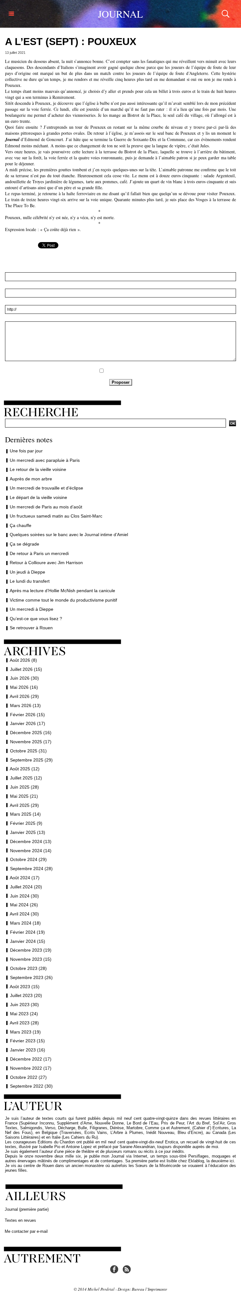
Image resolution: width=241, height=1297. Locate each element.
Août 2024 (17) (25, 877)
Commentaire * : (120, 319)
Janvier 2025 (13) (27, 832)
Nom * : (120, 269)
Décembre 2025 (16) (30, 732)
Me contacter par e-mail (26, 1231)
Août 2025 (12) (25, 768)
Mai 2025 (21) (24, 796)
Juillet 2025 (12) (26, 777)
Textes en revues (20, 1220)
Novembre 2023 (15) (30, 959)
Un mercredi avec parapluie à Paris (45, 460)
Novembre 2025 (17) (30, 741)
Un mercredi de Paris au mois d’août (46, 506)
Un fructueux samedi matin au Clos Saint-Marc (56, 515)
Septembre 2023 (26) (31, 977)
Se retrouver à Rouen (31, 627)
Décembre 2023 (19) (30, 950)
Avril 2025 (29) (24, 805)
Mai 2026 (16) (24, 687)
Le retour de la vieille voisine (38, 469)
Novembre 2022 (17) (30, 1068)
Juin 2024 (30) (24, 895)
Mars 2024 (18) (25, 923)
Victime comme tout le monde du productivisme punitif (63, 600)
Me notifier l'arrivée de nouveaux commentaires (124, 370)
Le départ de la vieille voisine (38, 497)
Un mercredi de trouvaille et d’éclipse (46, 487)
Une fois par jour (26, 450)
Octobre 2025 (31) (28, 750)
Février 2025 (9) (26, 823)
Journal (120, 13)
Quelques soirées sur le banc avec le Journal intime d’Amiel (69, 534)
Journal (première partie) (27, 1209)
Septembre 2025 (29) (31, 759)
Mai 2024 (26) (24, 904)
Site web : (120, 302)
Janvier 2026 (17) (27, 723)
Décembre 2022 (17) (30, 1059)
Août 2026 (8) (23, 660)
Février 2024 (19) (27, 932)
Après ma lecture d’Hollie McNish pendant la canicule (62, 590)
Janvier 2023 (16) (27, 1049)
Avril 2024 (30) (24, 913)
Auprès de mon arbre (31, 478)
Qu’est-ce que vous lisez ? (36, 618)
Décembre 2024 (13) (30, 841)
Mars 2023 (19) (25, 1031)
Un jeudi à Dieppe (27, 572)
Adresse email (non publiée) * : (120, 286)
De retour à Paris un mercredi (39, 553)
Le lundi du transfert (30, 581)
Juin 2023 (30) (24, 1004)
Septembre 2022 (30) (31, 1086)
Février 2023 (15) (27, 1040)
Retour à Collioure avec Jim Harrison (46, 562)
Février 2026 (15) (27, 714)
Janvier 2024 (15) (27, 941)
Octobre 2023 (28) (28, 968)
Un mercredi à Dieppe (31, 609)
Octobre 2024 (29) (28, 859)
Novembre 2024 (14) (30, 850)
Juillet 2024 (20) (26, 886)
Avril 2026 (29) (24, 696)
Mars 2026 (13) (25, 705)
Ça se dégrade (24, 544)
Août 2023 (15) (25, 986)
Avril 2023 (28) (24, 1022)
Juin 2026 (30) (24, 678)
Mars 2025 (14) (25, 814)
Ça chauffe (20, 525)
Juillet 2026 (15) (26, 669)
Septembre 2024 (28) (31, 868)
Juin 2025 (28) (24, 787)
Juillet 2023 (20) (26, 995)
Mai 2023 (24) (24, 1013)
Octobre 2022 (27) (28, 1077)
